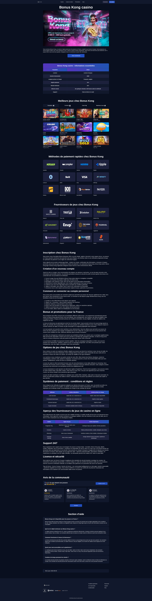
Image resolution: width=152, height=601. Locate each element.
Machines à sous (100, 105)
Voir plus (76, 505)
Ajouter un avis (101, 483)
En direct (67, 105)
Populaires (50, 105)
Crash (83, 105)
